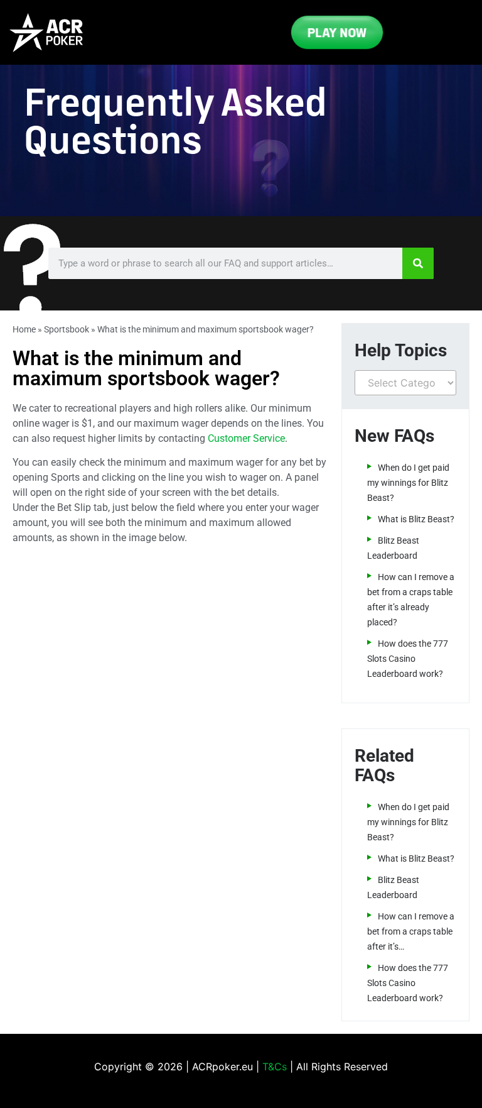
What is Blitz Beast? (416, 519)
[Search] (418, 263)
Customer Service (246, 438)
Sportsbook (66, 329)
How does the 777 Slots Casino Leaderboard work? (407, 659)
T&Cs (274, 1066)
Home (24, 329)
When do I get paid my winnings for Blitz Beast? (408, 483)
